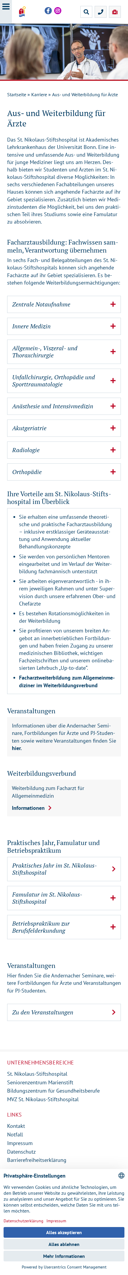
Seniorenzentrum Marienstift (40, 1082)
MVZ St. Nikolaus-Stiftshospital (43, 1099)
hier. (17, 748)
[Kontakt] (101, 12)
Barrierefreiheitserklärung (36, 1160)
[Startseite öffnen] (22, 11)
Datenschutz (21, 1151)
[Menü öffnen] (6, 11)
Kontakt (16, 1126)
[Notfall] (115, 12)
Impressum (20, 1143)
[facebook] (48, 10)
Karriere (39, 94)
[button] (64, 304)
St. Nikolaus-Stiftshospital (37, 1073)
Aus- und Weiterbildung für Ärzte (85, 94)
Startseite (16, 94)
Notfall (15, 1134)
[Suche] (86, 12)
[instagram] (57, 10)
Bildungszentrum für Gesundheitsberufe (53, 1090)
